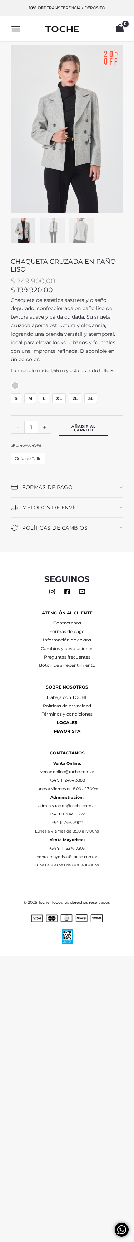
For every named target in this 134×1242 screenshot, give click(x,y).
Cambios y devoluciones (67, 648)
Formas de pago (67, 631)
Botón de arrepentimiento (67, 665)
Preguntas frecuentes (67, 657)
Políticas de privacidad (67, 706)
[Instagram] (52, 591)
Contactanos (67, 622)
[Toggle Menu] (15, 28)
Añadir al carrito (83, 428)
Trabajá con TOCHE (67, 697)
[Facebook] (67, 591)
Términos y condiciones (67, 714)
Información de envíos (67, 640)
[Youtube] (82, 591)
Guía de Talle (28, 458)
